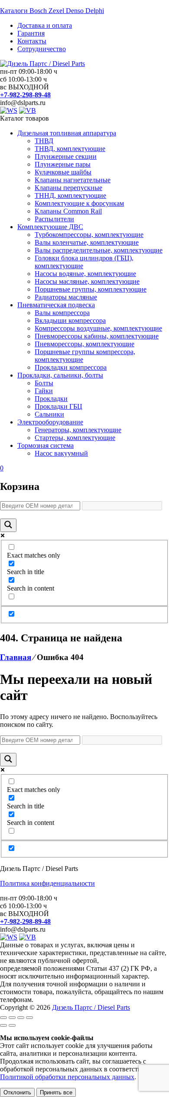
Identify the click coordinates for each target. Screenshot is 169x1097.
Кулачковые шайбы (63, 172)
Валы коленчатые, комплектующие (87, 242)
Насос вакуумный (61, 453)
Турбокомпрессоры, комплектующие (89, 234)
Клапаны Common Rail (68, 211)
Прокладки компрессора (71, 367)
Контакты (31, 41)
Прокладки (51, 398)
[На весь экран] (12, 1017)
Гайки (44, 390)
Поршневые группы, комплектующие (90, 289)
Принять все (56, 1092)
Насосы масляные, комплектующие (87, 281)
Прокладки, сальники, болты (60, 375)
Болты (44, 383)
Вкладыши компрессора (70, 320)
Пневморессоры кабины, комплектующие (97, 336)
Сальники (49, 414)
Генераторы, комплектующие (78, 430)
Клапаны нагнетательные (72, 180)
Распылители (54, 219)
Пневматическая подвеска (56, 305)
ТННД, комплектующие (70, 195)
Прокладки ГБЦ (58, 406)
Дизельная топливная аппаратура (66, 133)
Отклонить (17, 1092)
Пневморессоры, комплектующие (84, 344)
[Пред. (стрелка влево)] (3, 1025)
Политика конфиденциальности (47, 883)
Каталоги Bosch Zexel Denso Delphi (52, 10)
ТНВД (44, 141)
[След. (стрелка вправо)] (12, 1025)
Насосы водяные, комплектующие (85, 273)
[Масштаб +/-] (3, 1017)
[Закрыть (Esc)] (29, 1017)
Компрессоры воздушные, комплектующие (98, 328)
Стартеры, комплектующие (75, 437)
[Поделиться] (20, 1017)
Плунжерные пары (63, 164)
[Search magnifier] (8, 525)
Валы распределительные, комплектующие (98, 250)
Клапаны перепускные (68, 187)
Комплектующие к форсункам (79, 203)
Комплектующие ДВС (50, 226)
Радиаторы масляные (66, 297)
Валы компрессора (62, 312)
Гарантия (31, 33)
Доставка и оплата (44, 25)
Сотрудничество (41, 49)
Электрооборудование (50, 422)
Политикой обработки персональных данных (67, 1077)
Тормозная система (45, 445)
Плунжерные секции (66, 156)
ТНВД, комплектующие (70, 148)
